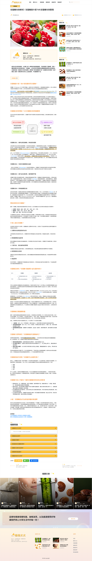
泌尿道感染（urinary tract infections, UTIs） (44, 91)
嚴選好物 (54, 2)
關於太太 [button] (35, 2)
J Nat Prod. (22, 290)
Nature (51, 192)
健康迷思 (48, 2)
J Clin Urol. (14, 156)
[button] (2, 493)
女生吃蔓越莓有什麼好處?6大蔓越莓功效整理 (20, 415)
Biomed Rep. (23, 167)
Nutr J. (37, 147)
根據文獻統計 (13, 91)
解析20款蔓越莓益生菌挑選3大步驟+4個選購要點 (21, 417)
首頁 (30, 2)
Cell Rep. (35, 179)
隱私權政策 (75, 552)
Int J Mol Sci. (27, 296)
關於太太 (75, 540)
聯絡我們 (60, 2)
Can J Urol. (39, 292)
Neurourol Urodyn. (25, 153)
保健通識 (42, 2)
